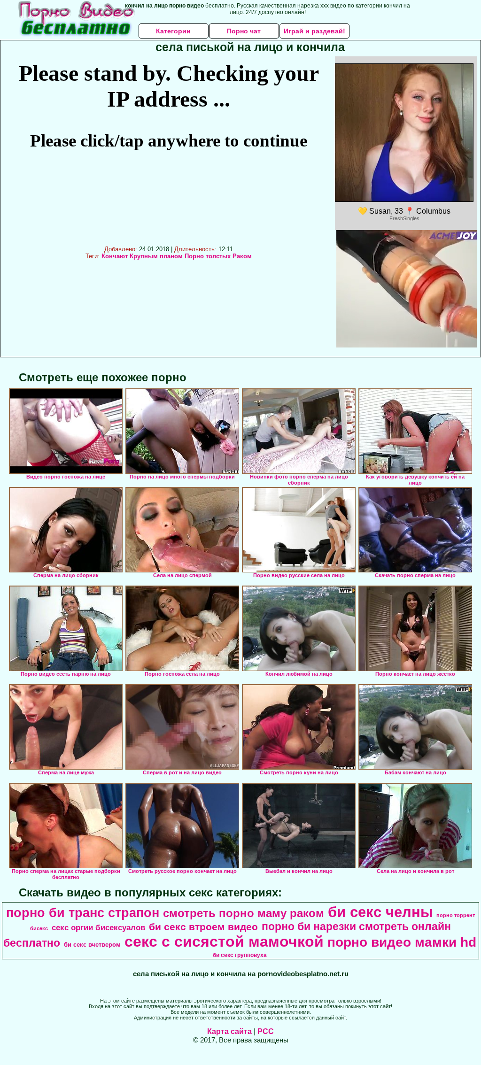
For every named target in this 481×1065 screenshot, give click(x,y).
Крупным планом (156, 256)
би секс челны (380, 912)
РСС (265, 1031)
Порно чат (244, 31)
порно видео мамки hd (401, 942)
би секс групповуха (240, 955)
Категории (173, 31)
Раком (242, 256)
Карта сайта (229, 1031)
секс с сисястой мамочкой (224, 941)
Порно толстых (208, 256)
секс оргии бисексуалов (98, 927)
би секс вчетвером (92, 944)
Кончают (114, 256)
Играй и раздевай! (314, 31)
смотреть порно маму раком (243, 913)
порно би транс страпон (82, 913)
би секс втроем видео (203, 927)
